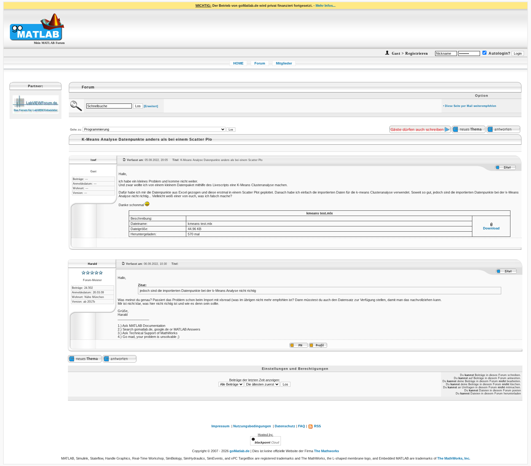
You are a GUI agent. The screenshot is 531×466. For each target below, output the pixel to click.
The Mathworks (326, 451)
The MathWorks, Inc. (453, 458)
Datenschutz (285, 426)
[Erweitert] (151, 106)
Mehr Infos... (326, 5)
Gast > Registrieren (409, 53)
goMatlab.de (240, 451)
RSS (317, 426)
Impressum (220, 426)
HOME (238, 63)
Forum (259, 63)
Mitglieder (284, 63)
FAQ (301, 426)
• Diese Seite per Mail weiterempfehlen (469, 106)
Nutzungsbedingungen (252, 426)
